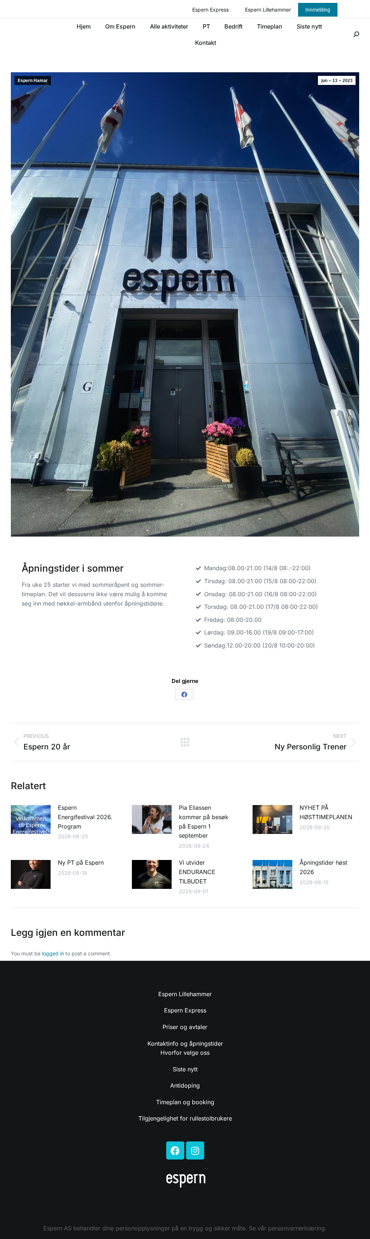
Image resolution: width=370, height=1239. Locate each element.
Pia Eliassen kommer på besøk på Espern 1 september (203, 821)
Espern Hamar (33, 80)
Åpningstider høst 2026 (323, 867)
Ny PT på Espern (81, 862)
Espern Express (210, 10)
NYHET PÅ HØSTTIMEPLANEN (326, 812)
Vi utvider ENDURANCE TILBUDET (197, 872)
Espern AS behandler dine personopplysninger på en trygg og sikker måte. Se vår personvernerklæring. (185, 1228)
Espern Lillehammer (268, 10)
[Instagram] (195, 1150)
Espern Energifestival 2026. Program (85, 817)
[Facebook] (184, 694)
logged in (53, 953)
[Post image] (31, 819)
